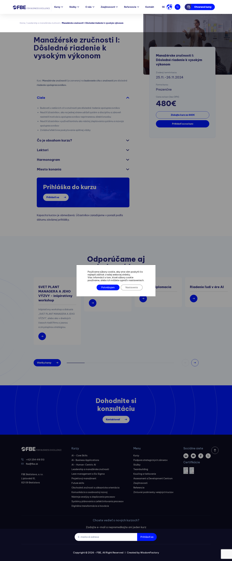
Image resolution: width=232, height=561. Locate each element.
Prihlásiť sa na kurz (182, 123)
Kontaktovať (113, 419)
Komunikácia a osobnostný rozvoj (89, 492)
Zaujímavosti (108, 7)
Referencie (130, 7)
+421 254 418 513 (35, 459)
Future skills (77, 483)
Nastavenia (131, 287)
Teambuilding (140, 469)
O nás (88, 7)
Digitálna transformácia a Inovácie (90, 506)
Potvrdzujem (108, 287)
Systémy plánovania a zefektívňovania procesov (97, 501)
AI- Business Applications (85, 460)
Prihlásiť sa (52, 197)
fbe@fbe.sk (32, 463)
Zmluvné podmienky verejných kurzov (153, 492)
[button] (195, 362)
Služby (72, 7)
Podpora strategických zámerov (150, 460)
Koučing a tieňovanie (144, 473)
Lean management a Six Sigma (88, 473)
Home (22, 23)
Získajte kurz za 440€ (183, 115)
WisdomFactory (149, 552)
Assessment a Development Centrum (153, 478)
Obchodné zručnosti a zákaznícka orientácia (95, 487)
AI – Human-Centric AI (83, 464)
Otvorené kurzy (202, 7)
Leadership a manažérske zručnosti (43, 23)
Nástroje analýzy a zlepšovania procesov (93, 496)
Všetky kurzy (44, 362)
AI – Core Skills (79, 455)
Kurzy (57, 7)
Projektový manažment (83, 478)
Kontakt (149, 7)
